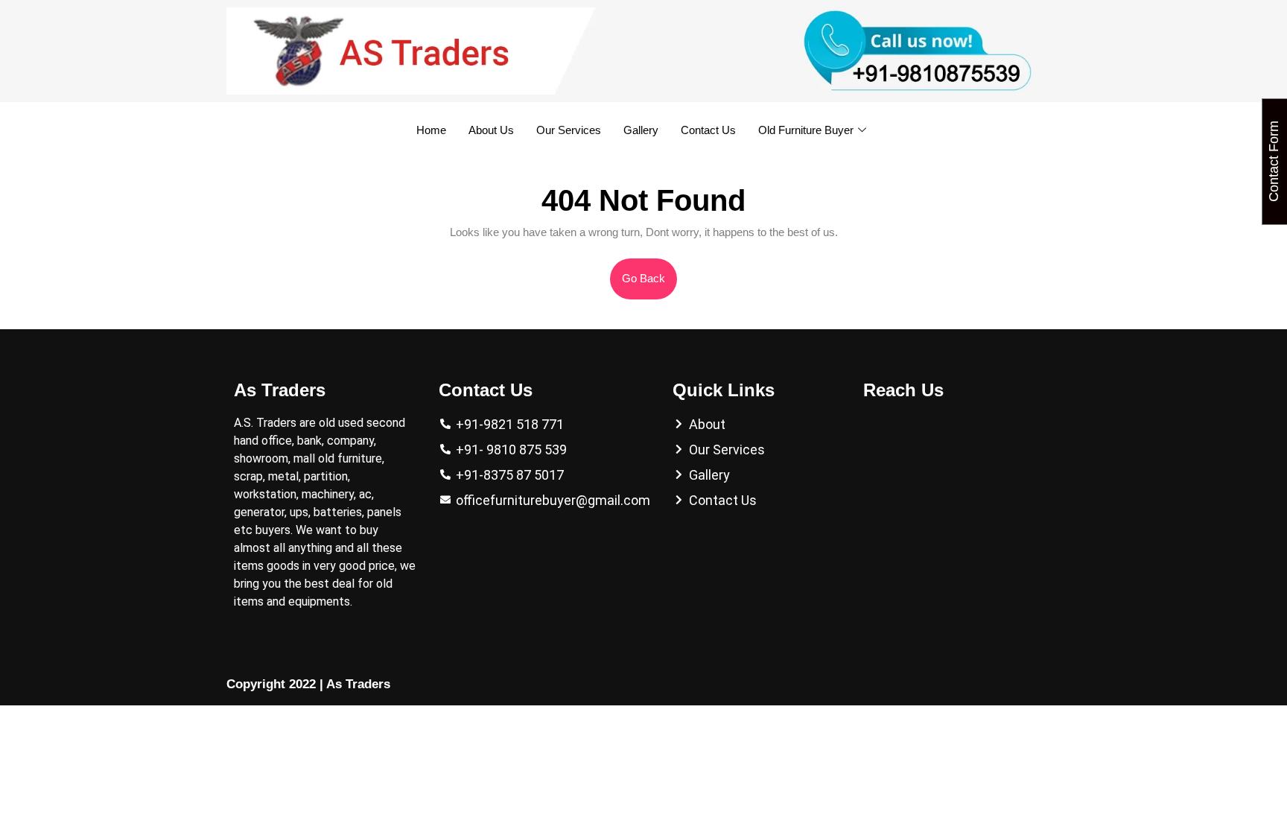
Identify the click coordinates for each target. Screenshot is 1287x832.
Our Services (568, 130)
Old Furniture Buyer (806, 130)
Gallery (640, 130)
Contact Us (708, 130)
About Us (491, 130)
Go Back (649, 271)
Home (431, 130)
